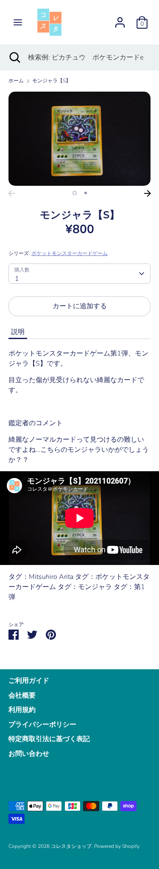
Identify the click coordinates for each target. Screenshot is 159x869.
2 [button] (85, 193)
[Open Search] (14, 57)
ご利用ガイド (28, 680)
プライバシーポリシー (42, 724)
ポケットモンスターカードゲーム (69, 253)
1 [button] (75, 193)
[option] (79, 139)
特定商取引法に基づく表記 (49, 739)
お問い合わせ (28, 753)
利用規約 (22, 709)
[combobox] (79, 273)
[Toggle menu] (17, 22)
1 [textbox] (17, 278)
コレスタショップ (71, 846)
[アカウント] (120, 19)
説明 (18, 332)
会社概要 (22, 695)
